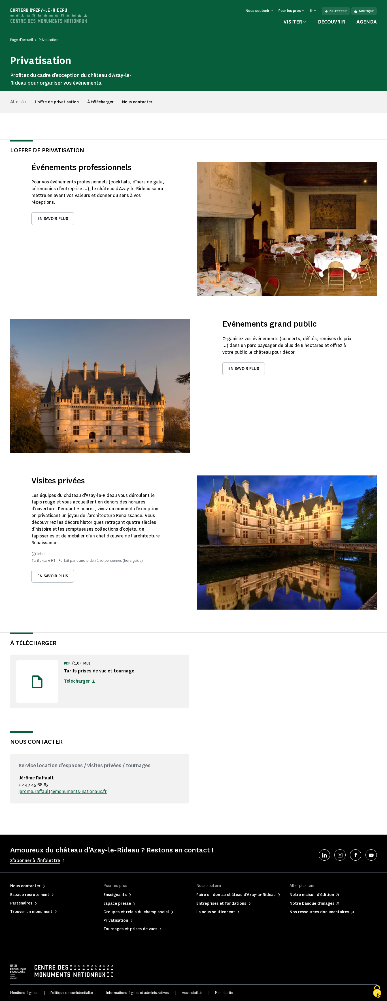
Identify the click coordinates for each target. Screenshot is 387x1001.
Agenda (366, 21)
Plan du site (224, 992)
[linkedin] (324, 855)
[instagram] (340, 855)
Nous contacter (137, 102)
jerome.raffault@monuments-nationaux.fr (63, 791)
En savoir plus (52, 218)
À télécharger (100, 102)
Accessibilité (192, 992)
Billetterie (338, 11)
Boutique (366, 11)
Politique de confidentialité (71, 992)
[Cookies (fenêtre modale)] (377, 991)
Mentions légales (23, 992)
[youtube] (371, 855)
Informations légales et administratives (137, 992)
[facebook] (355, 855)
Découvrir (331, 21)
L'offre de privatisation (57, 102)
